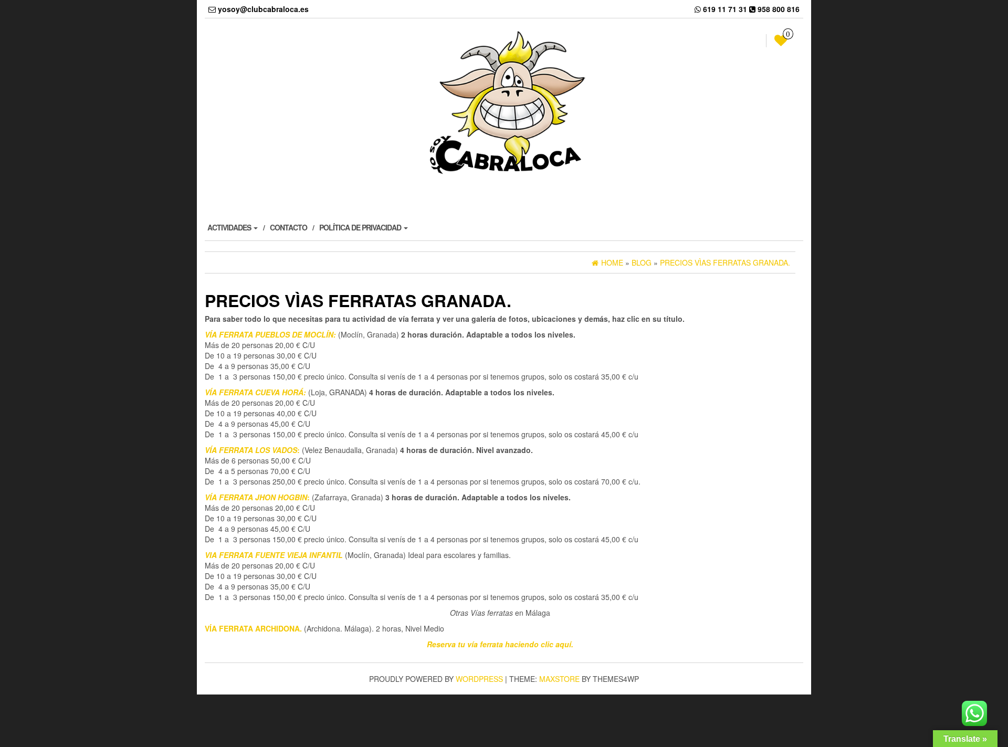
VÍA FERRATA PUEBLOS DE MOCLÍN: (270, 334)
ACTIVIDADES (230, 227)
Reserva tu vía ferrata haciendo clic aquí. (500, 644)
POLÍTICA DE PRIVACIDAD (361, 227)
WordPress (479, 679)
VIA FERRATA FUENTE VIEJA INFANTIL (274, 555)
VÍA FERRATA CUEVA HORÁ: (255, 392)
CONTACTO (288, 227)
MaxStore (559, 679)
